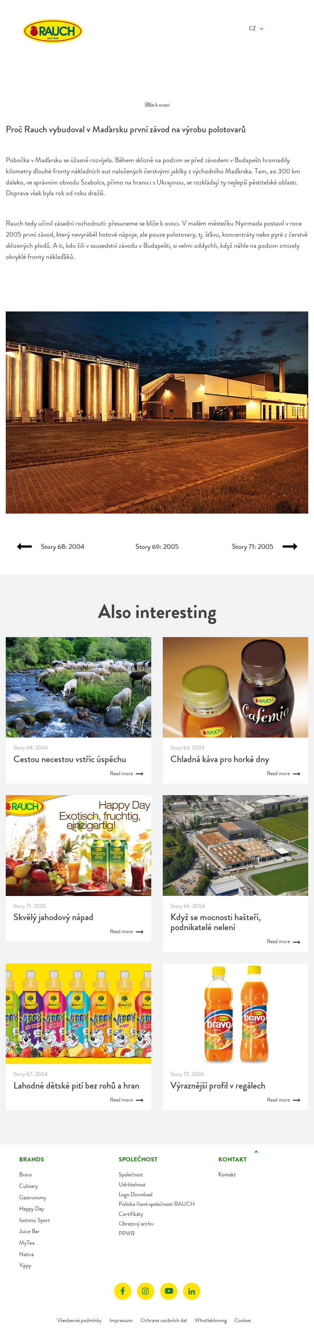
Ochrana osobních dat (164, 1320)
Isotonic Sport (34, 1220)
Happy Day (31, 1208)
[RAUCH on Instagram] (145, 1291)
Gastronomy (32, 1197)
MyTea (26, 1243)
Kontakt (227, 1174)
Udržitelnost (132, 1184)
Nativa (26, 1254)
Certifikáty (131, 1214)
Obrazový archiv (136, 1223)
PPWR (127, 1233)
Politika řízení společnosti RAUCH (157, 1204)
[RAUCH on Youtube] (168, 1291)
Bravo (25, 1174)
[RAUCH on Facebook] (122, 1291)
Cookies (242, 1320)
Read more (122, 773)
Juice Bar (29, 1231)
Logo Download (135, 1194)
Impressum (121, 1320)
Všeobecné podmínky (79, 1320)
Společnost (131, 1174)
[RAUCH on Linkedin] (191, 1291)
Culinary (28, 1186)
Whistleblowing (211, 1320)
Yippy (25, 1265)
